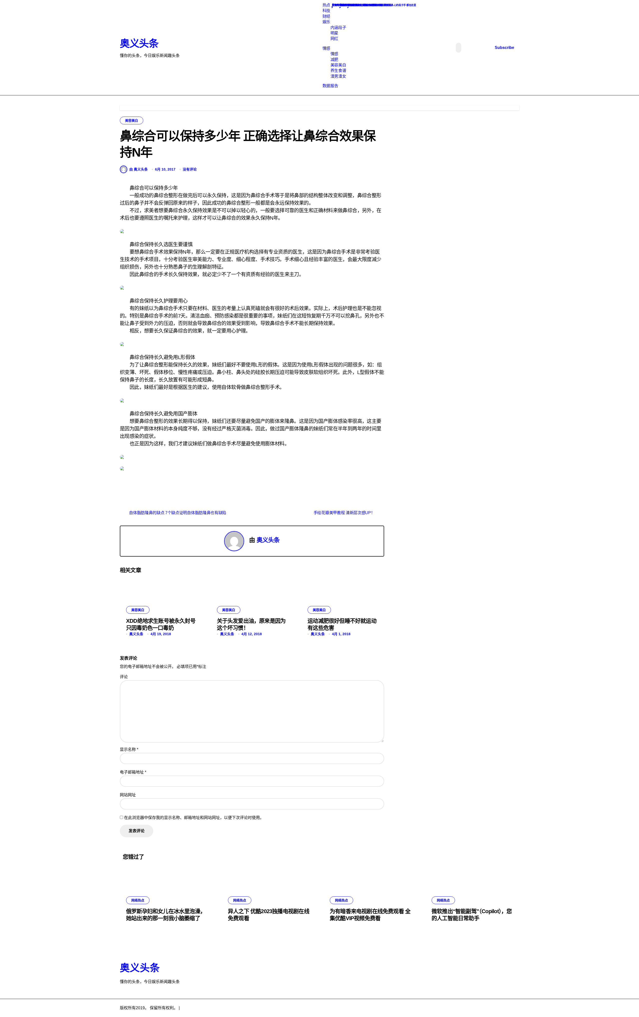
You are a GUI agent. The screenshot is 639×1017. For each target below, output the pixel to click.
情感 (326, 48)
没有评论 (190, 169)
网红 (334, 38)
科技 (326, 10)
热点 (326, 5)
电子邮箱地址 (133, 772)
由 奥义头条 (138, 169)
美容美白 (338, 65)
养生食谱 (338, 70)
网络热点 (137, 900)
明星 (334, 33)
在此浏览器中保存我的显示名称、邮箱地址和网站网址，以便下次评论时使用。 (194, 817)
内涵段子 (338, 27)
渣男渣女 (338, 76)
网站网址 (128, 795)
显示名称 (129, 749)
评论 (124, 677)
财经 (326, 16)
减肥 (334, 59)
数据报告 (330, 86)
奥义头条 (139, 43)
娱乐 (326, 22)
